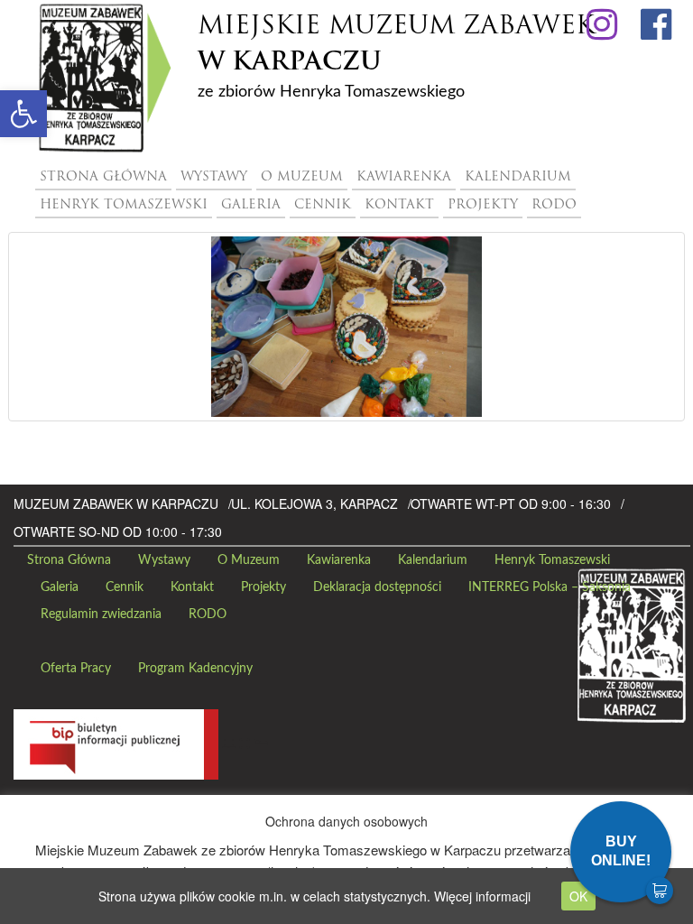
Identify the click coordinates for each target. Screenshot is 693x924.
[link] (23, 113)
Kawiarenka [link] (403, 177)
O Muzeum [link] (302, 177)
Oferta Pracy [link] (76, 668)
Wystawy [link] (213, 177)
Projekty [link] (483, 205)
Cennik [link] (322, 205)
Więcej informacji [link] (482, 896)
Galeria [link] (251, 205)
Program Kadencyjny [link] (195, 668)
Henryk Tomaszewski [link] (124, 205)
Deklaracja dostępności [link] (377, 587)
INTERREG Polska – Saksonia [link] (549, 587)
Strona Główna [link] (103, 177)
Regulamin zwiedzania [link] (101, 614)
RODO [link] (554, 205)
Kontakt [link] (399, 205)
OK (578, 896)
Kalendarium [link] (518, 177)
